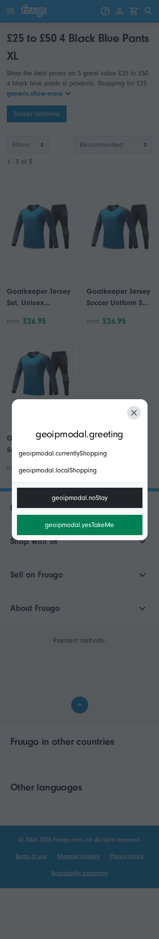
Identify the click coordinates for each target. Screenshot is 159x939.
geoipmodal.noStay (80, 498)
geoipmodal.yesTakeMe (79, 525)
